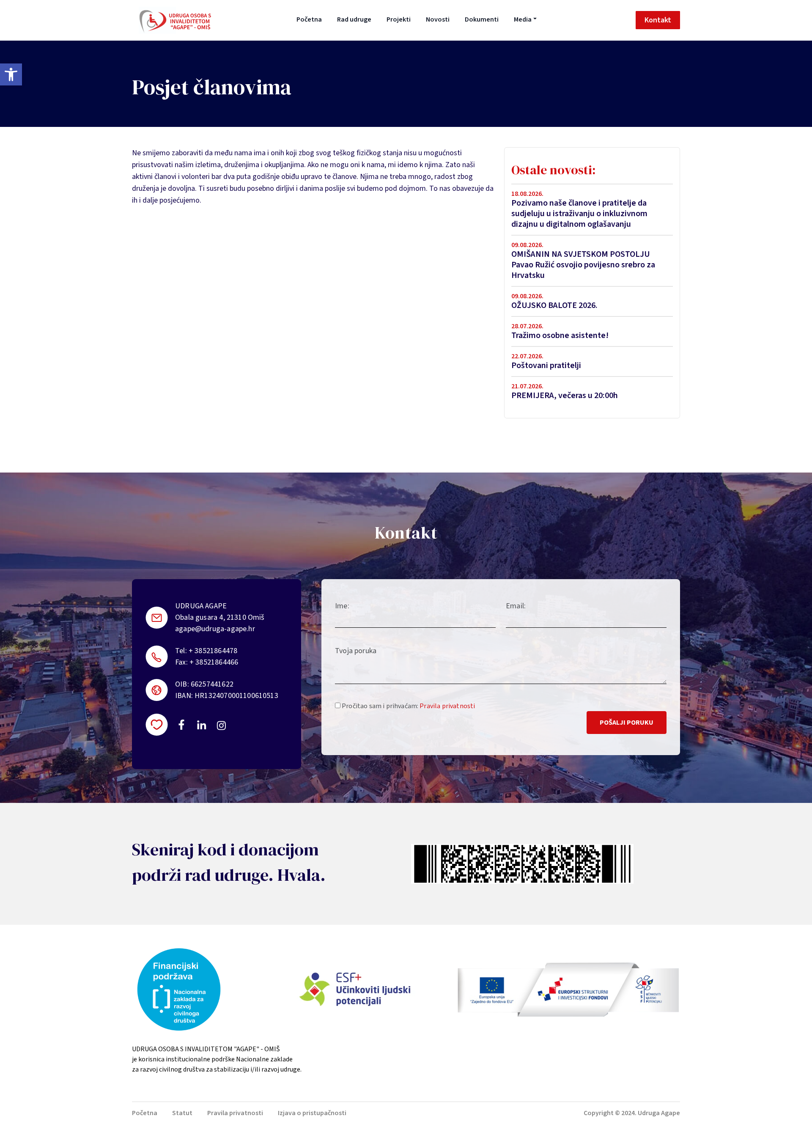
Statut (182, 1113)
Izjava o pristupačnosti (312, 1113)
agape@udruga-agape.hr (215, 629)
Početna (309, 19)
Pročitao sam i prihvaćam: (407, 706)
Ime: (342, 606)
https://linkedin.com (201, 724)
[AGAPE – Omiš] (175, 20)
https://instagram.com (221, 725)
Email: (516, 606)
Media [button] (523, 19)
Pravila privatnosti (447, 706)
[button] (11, 74)
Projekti (399, 19)
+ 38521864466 (213, 662)
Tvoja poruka (355, 651)
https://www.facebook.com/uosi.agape (181, 724)
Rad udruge (354, 19)
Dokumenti (482, 19)
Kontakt (658, 20)
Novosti (438, 19)
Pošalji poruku (626, 722)
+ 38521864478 (213, 651)
